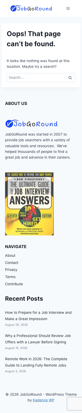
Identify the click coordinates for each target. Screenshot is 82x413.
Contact (11, 263)
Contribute (14, 284)
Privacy (11, 270)
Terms (10, 277)
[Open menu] (68, 8)
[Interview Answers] (29, 203)
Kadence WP (43, 400)
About (10, 255)
